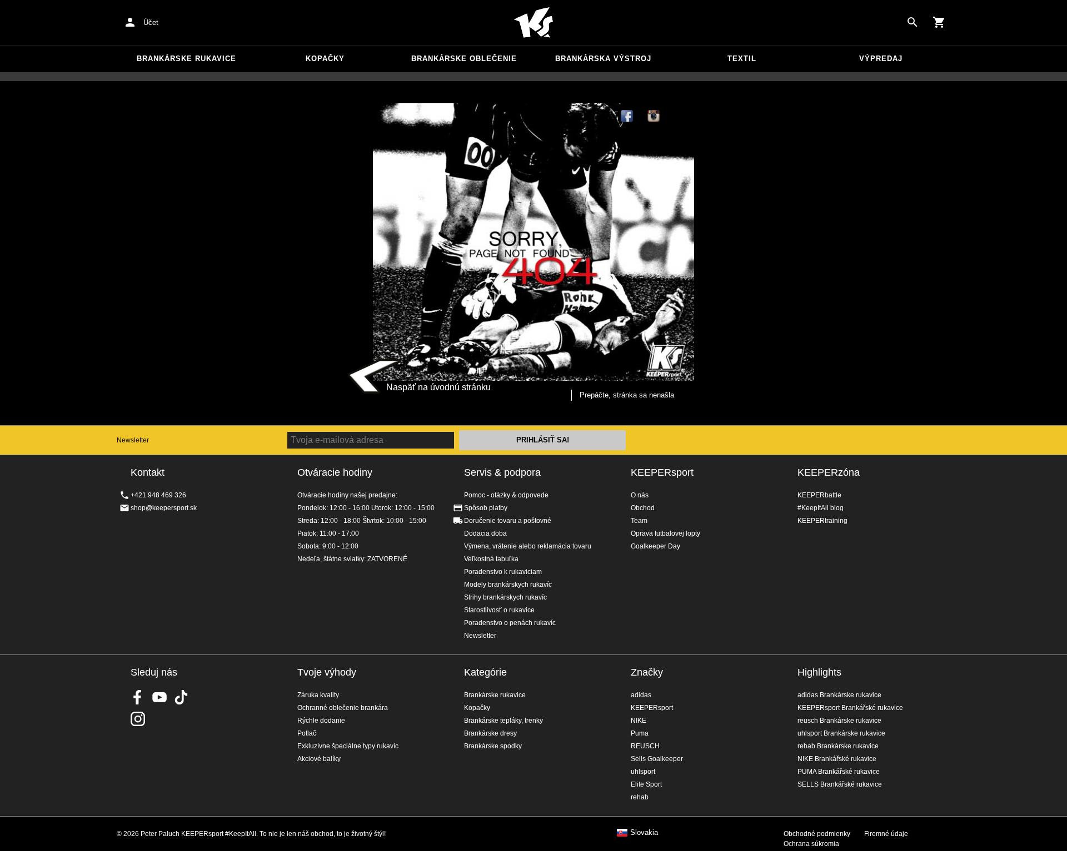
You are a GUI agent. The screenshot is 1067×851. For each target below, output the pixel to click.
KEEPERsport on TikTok (181, 697)
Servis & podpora (502, 472)
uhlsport (643, 772)
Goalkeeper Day (655, 546)
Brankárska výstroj (603, 58)
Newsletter (133, 440)
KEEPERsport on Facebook (138, 697)
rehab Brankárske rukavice (838, 746)
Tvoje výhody (326, 672)
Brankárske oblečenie (464, 58)
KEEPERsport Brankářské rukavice (850, 708)
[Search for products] (912, 22)
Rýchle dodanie (321, 720)
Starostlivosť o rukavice (499, 610)
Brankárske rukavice (186, 58)
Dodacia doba (485, 533)
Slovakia (644, 833)
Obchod (643, 508)
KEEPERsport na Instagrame (654, 116)
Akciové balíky (319, 759)
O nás (640, 495)
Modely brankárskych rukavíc (508, 584)
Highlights (819, 672)
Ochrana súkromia (811, 844)
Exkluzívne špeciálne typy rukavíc (347, 746)
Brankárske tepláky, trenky (503, 720)
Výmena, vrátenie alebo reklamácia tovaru (527, 546)
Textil (741, 58)
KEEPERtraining (822, 521)
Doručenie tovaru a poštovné (507, 521)
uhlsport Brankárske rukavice (841, 733)
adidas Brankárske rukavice (839, 695)
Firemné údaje (886, 834)
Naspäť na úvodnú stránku (438, 387)
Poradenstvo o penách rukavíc (510, 623)
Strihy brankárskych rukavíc (505, 597)
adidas (641, 695)
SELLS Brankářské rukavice (839, 784)
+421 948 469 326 (158, 495)
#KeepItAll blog (820, 508)
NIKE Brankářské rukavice (836, 759)
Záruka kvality (318, 695)
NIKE (638, 720)
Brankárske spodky (493, 746)
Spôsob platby (485, 508)
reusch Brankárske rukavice (839, 720)
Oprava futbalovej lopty (665, 533)
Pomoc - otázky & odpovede (506, 495)
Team (639, 521)
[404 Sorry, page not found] (533, 242)
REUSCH (645, 746)
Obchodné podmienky (817, 834)
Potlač (306, 733)
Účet (150, 22)
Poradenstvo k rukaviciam (503, 572)
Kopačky (325, 58)
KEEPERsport (662, 472)
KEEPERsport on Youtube (159, 697)
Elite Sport (646, 784)
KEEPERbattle (819, 495)
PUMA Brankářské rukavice (838, 772)
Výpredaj (881, 58)
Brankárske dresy (490, 733)
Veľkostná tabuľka (491, 559)
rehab (640, 797)
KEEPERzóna (828, 472)
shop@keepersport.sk (164, 508)
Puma (640, 733)
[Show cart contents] (939, 22)
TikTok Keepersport (680, 116)
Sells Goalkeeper (657, 759)
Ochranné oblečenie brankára (342, 708)
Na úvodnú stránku (533, 22)
